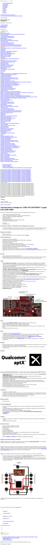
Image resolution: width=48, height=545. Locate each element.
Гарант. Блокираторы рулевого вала (7, 95)
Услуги (1, 72)
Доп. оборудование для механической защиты (9, 58)
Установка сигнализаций (5, 76)
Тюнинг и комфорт (13, 60)
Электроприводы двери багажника (7, 69)
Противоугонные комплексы (6, 39)
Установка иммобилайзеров (6, 75)
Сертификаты (5, 5)
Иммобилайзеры (3, 38)
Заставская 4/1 (3, 20)
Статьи (4, 11)
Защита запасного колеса (5, 56)
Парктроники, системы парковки (7, 64)
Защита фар (2, 57)
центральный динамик (34, 441)
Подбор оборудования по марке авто (7, 14)
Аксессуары (2, 70)
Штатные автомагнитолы (5, 67)
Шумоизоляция (3, 68)
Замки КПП (2, 50)
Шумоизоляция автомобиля (6, 86)
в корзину (9, 204)
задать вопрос (5, 523)
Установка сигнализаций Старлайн (7, 80)
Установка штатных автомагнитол (7, 89)
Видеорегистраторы (4, 62)
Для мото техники (4, 41)
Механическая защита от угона (20, 47)
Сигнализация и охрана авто (19, 34)
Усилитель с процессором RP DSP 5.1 (10, 269)
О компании (5, 4)
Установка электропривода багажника (8, 88)
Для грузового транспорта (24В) (6, 42)
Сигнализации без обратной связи (7, 37)
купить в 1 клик (3, 204)
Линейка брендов (3, 90)
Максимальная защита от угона (20, 73)
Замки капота (3, 49)
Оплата (4, 8)
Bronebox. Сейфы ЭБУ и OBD (6, 97)
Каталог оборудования (4, 33)
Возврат (4, 10)
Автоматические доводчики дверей (7, 61)
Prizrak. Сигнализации (5, 93)
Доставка (4, 9)
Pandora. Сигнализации (5, 94)
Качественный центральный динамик (31, 278)
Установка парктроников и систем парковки (9, 85)
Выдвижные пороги (4, 63)
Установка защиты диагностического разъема (9, 78)
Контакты (5, 12)
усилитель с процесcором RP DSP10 (28, 269)
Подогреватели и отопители (6, 66)
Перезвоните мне (3, 25)
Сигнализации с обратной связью (7, 36)
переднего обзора (16, 334)
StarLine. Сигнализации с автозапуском (8, 92)
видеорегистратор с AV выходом (34, 336)
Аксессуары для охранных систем (7, 43)
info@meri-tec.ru (6, 518)
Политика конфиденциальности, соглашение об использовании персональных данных (20, 536)
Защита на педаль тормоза (5, 55)
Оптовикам (5, 6)
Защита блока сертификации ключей (7, 53)
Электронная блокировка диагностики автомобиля (10, 45)
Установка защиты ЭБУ (5, 79)
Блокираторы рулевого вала (6, 54)
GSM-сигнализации (4, 35)
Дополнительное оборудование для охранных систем (11, 44)
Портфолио (5, 7)
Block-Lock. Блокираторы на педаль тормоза (9, 96)
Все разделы (2, 46)
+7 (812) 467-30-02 (4, 24)
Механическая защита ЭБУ (5, 52)
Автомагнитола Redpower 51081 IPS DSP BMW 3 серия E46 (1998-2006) (17, 167)
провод (27, 235)
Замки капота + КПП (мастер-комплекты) (8, 51)
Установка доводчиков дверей (6, 87)
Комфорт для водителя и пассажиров (23, 81)
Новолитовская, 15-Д (4, 19)
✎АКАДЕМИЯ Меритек (8, 3)
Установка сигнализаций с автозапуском (8, 74)
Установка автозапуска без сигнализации (8, 82)
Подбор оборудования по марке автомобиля (9, 161)
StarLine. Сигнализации (5, 91)
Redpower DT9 (21, 338)
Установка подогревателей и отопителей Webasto (10, 84)
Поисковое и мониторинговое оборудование (9, 40)
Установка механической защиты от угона (8, 77)
